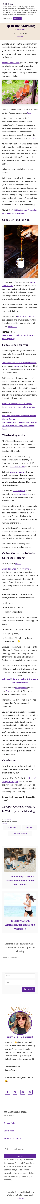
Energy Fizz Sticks (9, 569)
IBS (16, 782)
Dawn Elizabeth (21, 29)
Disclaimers (9, 1131)
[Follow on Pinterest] (15, 1092)
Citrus (8, 691)
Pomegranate (21, 688)
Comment (28, 989)
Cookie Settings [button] (7, 18)
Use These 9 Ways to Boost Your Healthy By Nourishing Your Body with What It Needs (19, 425)
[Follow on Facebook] (7, 1092)
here (29, 113)
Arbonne (25, 569)
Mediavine (20, 1198)
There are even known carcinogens (17, 404)
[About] (20, 1022)
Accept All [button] (17, 18)
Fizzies (18, 564)
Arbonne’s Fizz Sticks (10, 63)
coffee (29, 828)
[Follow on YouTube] (22, 1092)
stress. (16, 366)
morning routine (20, 834)
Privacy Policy (9, 1123)
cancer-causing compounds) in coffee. (19, 407)
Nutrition (20, 36)
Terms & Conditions (12, 1139)
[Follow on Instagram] (30, 1092)
